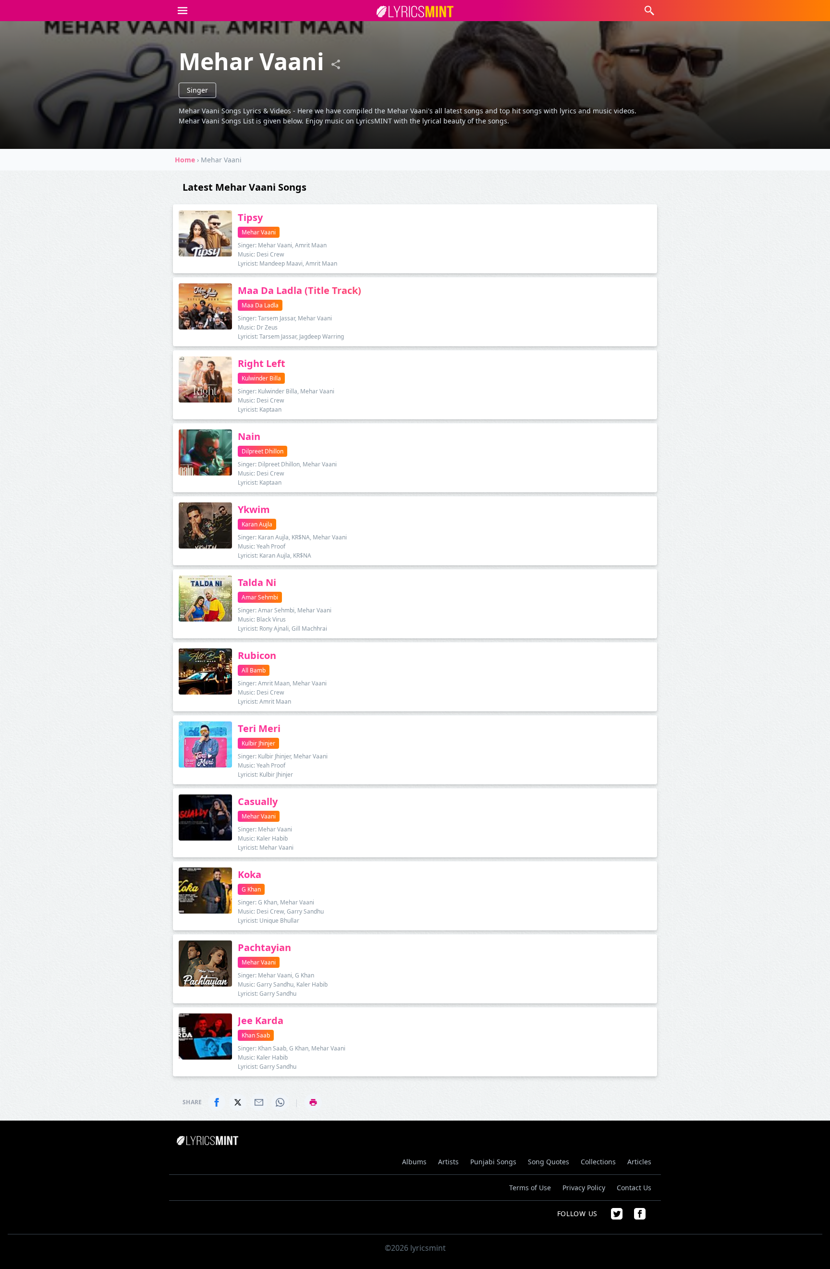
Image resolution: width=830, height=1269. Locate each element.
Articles (639, 1161)
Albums (414, 1161)
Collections (598, 1161)
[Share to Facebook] (216, 1102)
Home (185, 159)
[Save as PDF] (313, 1102)
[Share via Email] (259, 1102)
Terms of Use (530, 1187)
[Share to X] (237, 1102)
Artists (448, 1161)
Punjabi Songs (493, 1161)
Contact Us (634, 1187)
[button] (182, 10)
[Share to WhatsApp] (280, 1102)
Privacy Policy (583, 1187)
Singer (197, 90)
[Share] (336, 64)
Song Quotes (548, 1161)
